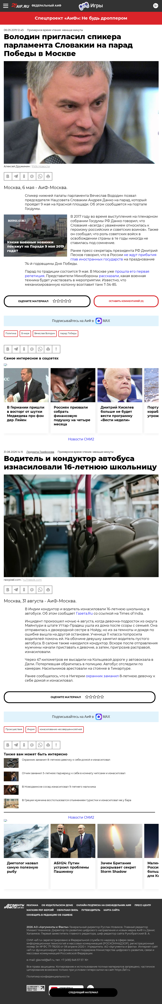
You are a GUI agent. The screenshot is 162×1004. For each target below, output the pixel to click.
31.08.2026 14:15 (13, 451)
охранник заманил (102, 676)
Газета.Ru (84, 613)
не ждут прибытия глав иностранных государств (113, 257)
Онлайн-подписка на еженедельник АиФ (103, 905)
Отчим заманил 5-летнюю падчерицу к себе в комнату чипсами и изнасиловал (74, 773)
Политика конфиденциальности (48, 976)
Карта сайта (112, 910)
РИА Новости (41, 166)
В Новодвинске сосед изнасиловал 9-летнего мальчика (59, 786)
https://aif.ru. (123, 969)
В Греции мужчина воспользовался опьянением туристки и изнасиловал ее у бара (76, 800)
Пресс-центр (143, 905)
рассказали (109, 276)
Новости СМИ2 (81, 439)
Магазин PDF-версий (40, 910)
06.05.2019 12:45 (14, 30)
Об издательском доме (57, 905)
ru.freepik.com (32, 579)
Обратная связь (67, 910)
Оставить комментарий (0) (126, 301)
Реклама (32, 905)
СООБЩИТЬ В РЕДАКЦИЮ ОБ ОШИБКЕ (50, 915)
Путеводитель (90, 910)
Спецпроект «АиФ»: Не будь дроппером (81, 18)
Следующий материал (83, 992)
